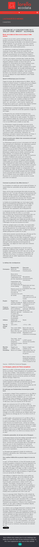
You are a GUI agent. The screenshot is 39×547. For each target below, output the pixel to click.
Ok (20, 544)
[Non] (37, 541)
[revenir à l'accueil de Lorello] (19, 8)
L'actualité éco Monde (13, 18)
